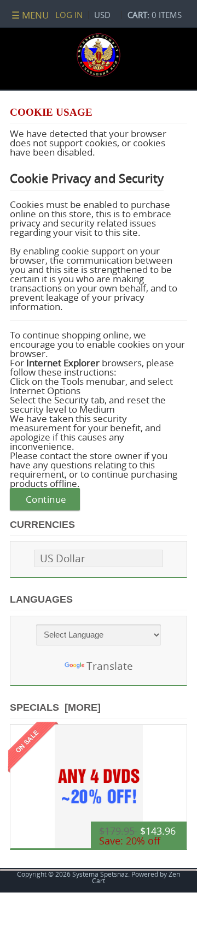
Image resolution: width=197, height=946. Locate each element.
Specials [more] (55, 707)
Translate (109, 666)
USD (102, 14)
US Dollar (62, 558)
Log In (69, 14)
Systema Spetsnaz (100, 874)
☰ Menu (30, 15)
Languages (41, 599)
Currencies (42, 524)
